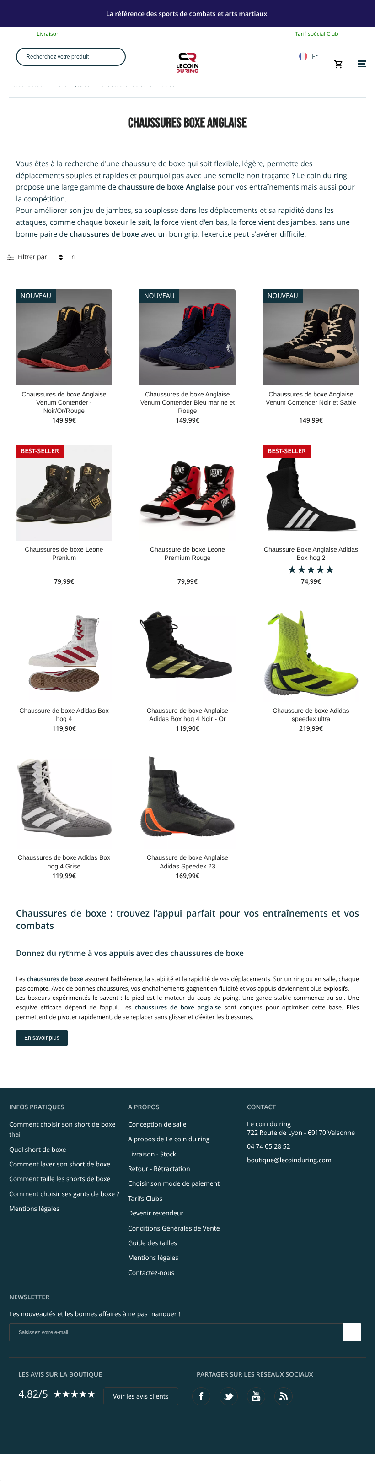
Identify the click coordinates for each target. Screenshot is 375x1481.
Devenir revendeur (155, 1213)
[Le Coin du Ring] (187, 63)
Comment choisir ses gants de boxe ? (64, 1194)
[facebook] (201, 1396)
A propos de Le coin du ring (168, 1139)
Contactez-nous (151, 1273)
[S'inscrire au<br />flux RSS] (283, 1396)
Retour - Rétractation (159, 1169)
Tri (71, 257)
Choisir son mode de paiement (174, 1183)
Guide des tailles (152, 1243)
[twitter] (229, 1396)
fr (315, 56)
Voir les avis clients (141, 1396)
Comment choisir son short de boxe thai (62, 1129)
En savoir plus (41, 1038)
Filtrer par (32, 257)
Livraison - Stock (152, 1154)
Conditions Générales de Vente (174, 1228)
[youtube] (256, 1396)
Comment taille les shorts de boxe (59, 1179)
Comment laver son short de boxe (59, 1164)
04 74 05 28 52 (268, 1146)
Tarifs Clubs (145, 1198)
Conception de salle (157, 1124)
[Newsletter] (352, 1332)
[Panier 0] (338, 64)
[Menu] (362, 64)
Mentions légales (34, 1208)
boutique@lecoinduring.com (289, 1160)
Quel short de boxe (37, 1149)
